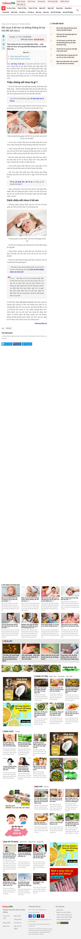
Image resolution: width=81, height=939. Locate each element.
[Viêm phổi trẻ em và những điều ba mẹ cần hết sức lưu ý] (70, 618)
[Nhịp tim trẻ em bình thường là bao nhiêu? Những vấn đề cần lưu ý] (30, 591)
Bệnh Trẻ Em (26, 24)
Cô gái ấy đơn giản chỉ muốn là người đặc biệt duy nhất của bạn (24, 884)
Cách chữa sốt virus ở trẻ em (20, 59)
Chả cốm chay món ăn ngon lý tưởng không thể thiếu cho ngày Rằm (72, 690)
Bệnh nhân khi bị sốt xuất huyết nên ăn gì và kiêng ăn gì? (50, 657)
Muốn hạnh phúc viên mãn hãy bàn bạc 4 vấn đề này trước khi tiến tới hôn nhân (39, 855)
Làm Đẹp (17, 731)
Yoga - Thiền (69, 676)
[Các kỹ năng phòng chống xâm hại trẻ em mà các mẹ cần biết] (10, 618)
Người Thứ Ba (32, 842)
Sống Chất (5, 12)
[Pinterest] (42, 916)
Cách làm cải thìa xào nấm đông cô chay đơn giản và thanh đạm (40, 714)
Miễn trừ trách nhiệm (64, 912)
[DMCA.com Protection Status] (62, 922)
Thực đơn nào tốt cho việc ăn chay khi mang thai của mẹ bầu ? (56, 689)
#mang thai (41, 1)
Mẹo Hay (38, 12)
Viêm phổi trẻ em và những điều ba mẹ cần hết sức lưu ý (70, 626)
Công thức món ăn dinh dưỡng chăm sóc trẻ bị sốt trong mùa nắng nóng (69, 657)
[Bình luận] (4, 48)
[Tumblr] (38, 916)
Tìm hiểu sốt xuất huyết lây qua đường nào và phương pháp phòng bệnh (10, 658)
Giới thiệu (60, 910)
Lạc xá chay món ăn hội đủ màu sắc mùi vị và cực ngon (72, 713)
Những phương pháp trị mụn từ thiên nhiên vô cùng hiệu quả (24, 744)
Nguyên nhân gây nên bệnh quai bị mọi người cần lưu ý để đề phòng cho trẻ (29, 626)
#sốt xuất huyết (52, 1)
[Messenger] (4, 44)
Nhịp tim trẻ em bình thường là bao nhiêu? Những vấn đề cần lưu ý (30, 599)
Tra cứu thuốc (11, 8)
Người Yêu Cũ (23, 842)
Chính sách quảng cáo (64, 915)
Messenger (28, 344)
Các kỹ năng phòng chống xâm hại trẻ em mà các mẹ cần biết (9, 626)
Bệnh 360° (42, 8)
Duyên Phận (40, 842)
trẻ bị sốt (8, 328)
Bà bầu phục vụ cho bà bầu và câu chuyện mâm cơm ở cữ (9, 883)
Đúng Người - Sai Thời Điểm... (38, 883)
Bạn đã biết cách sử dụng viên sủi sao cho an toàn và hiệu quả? (72, 800)
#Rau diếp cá (21, 4)
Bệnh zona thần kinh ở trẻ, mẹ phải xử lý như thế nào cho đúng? (9, 599)
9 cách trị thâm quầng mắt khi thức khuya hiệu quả (9, 768)
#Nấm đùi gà (65, 1)
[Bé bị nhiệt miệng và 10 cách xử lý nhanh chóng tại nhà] (50, 618)
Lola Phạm (19, 37)
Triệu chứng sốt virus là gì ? (19, 56)
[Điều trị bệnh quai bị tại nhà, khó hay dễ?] (70, 591)
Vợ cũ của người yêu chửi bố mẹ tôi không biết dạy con (24, 854)
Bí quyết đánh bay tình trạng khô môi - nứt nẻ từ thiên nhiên (9, 744)
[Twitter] (34, 916)
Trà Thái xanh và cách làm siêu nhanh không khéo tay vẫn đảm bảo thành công (41, 801)
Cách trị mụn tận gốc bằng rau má (56, 823)
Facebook (18, 344)
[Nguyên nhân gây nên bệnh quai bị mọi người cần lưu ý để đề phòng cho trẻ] (30, 618)
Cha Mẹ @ (22, 12)
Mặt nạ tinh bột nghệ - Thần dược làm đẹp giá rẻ (39, 768)
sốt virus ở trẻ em (17, 64)
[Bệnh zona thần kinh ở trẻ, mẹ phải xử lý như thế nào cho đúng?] (10, 591)
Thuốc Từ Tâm (22, 8)
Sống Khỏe (59, 8)
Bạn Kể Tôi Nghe (56, 12)
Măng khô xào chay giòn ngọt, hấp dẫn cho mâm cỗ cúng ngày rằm (40, 690)
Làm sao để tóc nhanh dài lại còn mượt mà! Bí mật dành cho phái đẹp (23, 769)
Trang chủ (5, 24)
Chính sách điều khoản (64, 917)
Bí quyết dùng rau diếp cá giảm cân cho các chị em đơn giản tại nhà (39, 745)
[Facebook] (4, 40)
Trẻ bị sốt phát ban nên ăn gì (21, 182)
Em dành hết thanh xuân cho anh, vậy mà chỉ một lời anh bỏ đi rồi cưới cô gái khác (9, 855)
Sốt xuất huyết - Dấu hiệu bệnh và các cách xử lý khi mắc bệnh (31, 657)
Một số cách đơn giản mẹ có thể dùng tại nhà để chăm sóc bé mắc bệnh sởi (50, 599)
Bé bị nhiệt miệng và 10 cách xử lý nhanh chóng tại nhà (50, 626)
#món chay (31, 1)
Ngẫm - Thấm (52, 676)
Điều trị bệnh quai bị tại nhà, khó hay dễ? (69, 598)
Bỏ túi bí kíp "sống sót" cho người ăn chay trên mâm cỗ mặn (57, 713)
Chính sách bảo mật (64, 919)
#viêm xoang (21, 1)
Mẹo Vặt (46, 786)
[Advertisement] (24, 446)
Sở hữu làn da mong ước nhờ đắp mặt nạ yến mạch (56, 799)
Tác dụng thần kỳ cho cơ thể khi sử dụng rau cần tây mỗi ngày (72, 824)
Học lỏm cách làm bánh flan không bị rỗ (40, 823)
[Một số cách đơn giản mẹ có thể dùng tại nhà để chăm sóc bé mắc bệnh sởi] (50, 591)
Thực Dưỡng (61, 676)
